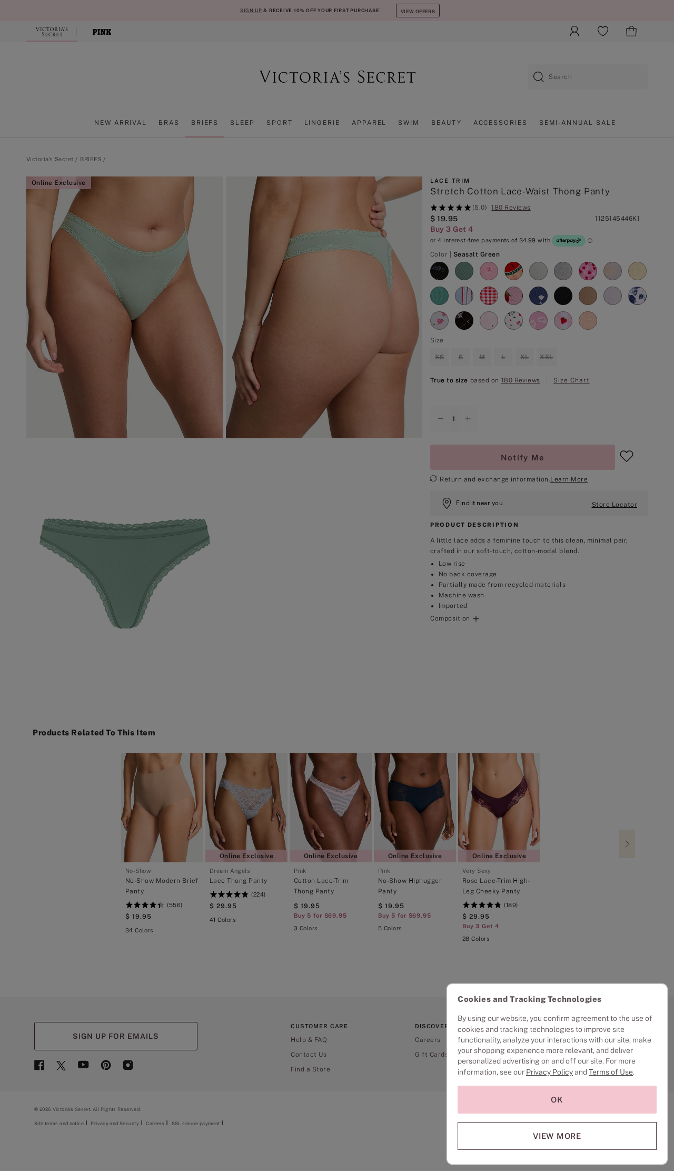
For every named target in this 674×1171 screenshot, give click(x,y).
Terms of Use (611, 1072)
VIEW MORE (557, 1135)
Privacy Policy (549, 1072)
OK (557, 1099)
